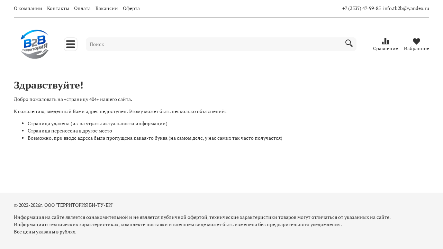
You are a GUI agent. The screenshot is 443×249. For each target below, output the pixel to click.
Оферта (131, 8)
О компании (28, 8)
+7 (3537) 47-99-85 (361, 8)
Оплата (82, 8)
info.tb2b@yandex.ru (406, 8)
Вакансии (107, 8)
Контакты (58, 8)
